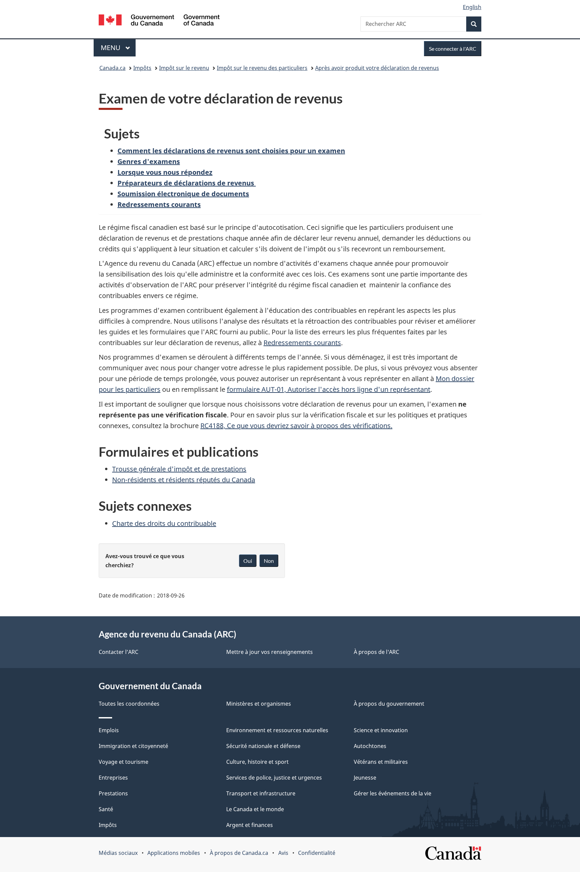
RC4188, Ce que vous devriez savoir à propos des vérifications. (296, 425)
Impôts (142, 68)
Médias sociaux (118, 853)
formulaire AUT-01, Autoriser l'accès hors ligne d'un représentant (328, 389)
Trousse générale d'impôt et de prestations (179, 468)
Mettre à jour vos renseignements (269, 652)
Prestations (113, 793)
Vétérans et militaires (381, 761)
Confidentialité (316, 853)
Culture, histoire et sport (257, 761)
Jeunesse (365, 777)
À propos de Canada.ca (239, 853)
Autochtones (370, 746)
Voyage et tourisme (123, 761)
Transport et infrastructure (260, 793)
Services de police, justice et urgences (274, 777)
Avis (283, 853)
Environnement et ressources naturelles (277, 730)
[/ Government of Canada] (159, 21)
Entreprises (113, 777)
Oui (247, 560)
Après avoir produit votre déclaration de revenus (377, 68)
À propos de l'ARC (376, 652)
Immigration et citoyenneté (133, 746)
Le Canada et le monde (255, 809)
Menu (118, 47)
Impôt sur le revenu (184, 68)
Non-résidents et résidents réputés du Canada (183, 479)
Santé (106, 809)
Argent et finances (249, 825)
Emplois (109, 730)
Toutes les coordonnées (129, 703)
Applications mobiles (173, 853)
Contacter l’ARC (118, 652)
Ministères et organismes (258, 703)
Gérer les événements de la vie (392, 793)
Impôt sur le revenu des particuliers (262, 68)
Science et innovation (381, 730)
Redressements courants (302, 342)
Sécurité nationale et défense (263, 746)
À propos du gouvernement (389, 703)
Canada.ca (112, 68)
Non (269, 560)
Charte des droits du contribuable (164, 523)
